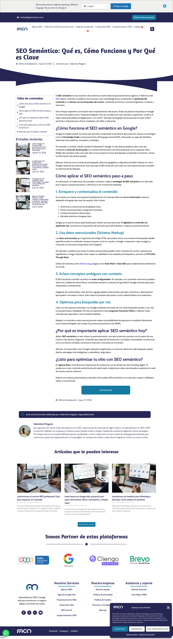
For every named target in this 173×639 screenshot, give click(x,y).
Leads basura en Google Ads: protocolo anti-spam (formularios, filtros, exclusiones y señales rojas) (40, 165)
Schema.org (85, 263)
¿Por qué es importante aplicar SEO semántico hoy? (34, 119)
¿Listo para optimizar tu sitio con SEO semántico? (34, 126)
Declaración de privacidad (146, 634)
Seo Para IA (50, 27)
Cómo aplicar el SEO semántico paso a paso (35, 112)
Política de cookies (131, 634)
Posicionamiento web (64, 27)
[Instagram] (29, 613)
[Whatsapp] (35, 613)
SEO (58, 99)
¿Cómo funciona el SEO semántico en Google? (35, 105)
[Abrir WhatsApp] (5, 633)
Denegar (137, 629)
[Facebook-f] (24, 613)
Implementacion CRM (123, 27)
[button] (168, 607)
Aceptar (120, 629)
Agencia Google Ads (85, 27)
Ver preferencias (157, 629)
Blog (137, 27)
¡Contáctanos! (106, 390)
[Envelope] (40, 613)
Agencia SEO (37, 27)
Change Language (120, 6)
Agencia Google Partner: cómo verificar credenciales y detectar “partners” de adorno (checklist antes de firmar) (40, 200)
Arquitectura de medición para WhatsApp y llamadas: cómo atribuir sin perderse (40, 182)
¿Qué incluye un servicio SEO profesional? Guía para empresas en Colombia (39, 147)
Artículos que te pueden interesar (33, 131)
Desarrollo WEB (103, 27)
